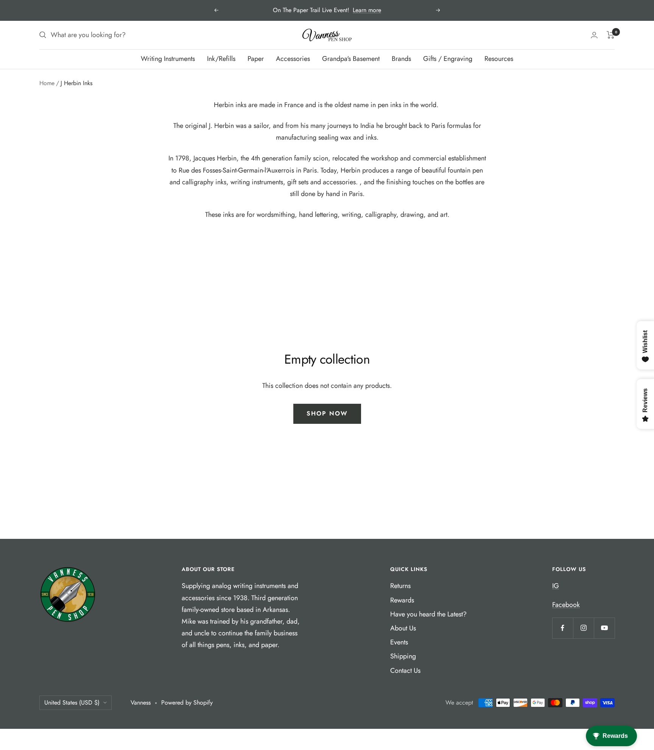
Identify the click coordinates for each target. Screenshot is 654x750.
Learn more (367, 10)
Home (46, 83)
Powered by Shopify (187, 702)
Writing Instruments (168, 59)
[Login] (594, 35)
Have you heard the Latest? (428, 614)
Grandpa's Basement (351, 59)
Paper (256, 59)
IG (555, 586)
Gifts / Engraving (447, 59)
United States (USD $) (72, 702)
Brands (401, 59)
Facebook (566, 605)
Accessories (293, 59)
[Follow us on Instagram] (583, 628)
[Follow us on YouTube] (604, 628)
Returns (400, 586)
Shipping (403, 656)
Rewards (402, 600)
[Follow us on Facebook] (562, 628)
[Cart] (611, 35)
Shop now (327, 413)
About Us (403, 628)
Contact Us (405, 670)
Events (399, 642)
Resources (498, 59)
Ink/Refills (221, 59)
